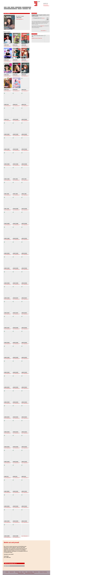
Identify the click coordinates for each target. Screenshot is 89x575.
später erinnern (7, 565)
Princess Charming (26, 7)
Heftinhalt (35, 1)
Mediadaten (25, 8)
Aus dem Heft (18, 7)
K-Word (12, 7)
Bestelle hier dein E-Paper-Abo (37, 38)
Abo (30, 8)
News (9, 7)
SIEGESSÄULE (21, 573)
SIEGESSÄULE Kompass (29, 573)
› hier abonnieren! (46, 5)
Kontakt (36, 5)
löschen (43, 18)
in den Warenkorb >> (19, 19)
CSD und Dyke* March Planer (10, 8)
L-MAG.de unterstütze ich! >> (10, 563)
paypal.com (42, 25)
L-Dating (19, 8)
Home (5, 7)
